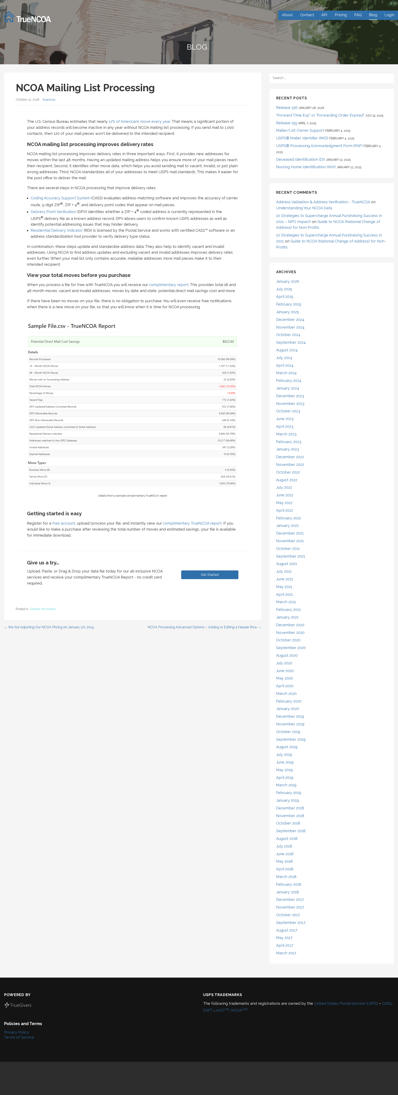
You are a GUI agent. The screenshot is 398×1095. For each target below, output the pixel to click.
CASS (387, 1003)
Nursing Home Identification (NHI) (306, 167)
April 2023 (284, 426)
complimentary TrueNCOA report (192, 523)
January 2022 (287, 525)
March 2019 (286, 785)
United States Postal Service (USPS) (346, 1003)
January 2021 (287, 617)
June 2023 (285, 419)
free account (63, 523)
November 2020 (290, 632)
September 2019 (291, 739)
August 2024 (287, 350)
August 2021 (286, 564)
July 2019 (284, 754)
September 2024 (291, 342)
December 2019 (290, 716)
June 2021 (284, 579)
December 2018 (290, 808)
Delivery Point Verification (53, 211)
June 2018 (285, 854)
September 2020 (291, 648)
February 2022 (288, 518)
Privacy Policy (16, 1032)
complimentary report (168, 285)
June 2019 (285, 762)
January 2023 (287, 449)
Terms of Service (19, 1037)
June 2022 (284, 495)
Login (389, 15)
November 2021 (290, 541)
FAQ (358, 15)
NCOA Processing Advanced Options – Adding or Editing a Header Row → (204, 627)
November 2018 (290, 816)
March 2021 (286, 602)
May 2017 (284, 937)
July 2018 (284, 846)
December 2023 (290, 396)
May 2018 (284, 861)
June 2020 (285, 671)
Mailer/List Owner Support (300, 130)
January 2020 (287, 708)
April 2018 (284, 869)
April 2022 (284, 510)
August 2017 (286, 930)
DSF (207, 1010)
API (324, 15)
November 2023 (290, 403)
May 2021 (284, 587)
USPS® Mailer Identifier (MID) (302, 138)
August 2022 (286, 480)
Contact (307, 15)
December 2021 (290, 533)
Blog (373, 15)
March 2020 (286, 693)
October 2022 (288, 472)
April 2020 (285, 686)
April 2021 (284, 594)
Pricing (341, 15)
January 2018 (287, 892)
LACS (221, 1010)
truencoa (49, 99)
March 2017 (286, 953)
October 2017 (288, 915)
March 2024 (286, 373)
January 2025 (287, 312)
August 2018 (286, 838)
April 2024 (285, 365)
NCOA (239, 1010)
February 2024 (288, 380)
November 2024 (290, 327)
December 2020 (290, 625)
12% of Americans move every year (139, 121)
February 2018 (288, 884)
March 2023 (286, 434)
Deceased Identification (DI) (300, 159)
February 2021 (288, 609)
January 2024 (287, 388)
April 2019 (284, 777)
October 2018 (288, 823)
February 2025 (288, 304)
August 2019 (286, 747)
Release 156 (286, 107)
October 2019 (288, 732)
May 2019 (284, 770)
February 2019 (288, 792)
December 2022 (290, 457)
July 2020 (284, 663)
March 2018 (286, 877)
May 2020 (284, 678)
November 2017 (290, 907)
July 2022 (284, 487)
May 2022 (284, 503)
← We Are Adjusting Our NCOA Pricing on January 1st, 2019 (49, 627)
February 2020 (288, 701)
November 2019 (290, 724)
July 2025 (284, 289)
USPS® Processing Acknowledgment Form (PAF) (319, 146)
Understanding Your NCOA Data (304, 208)
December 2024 (290, 319)
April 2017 (284, 945)
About (287, 15)
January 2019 (287, 800)
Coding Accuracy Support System (60, 198)
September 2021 (290, 556)
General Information (43, 609)
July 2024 (284, 358)
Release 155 (286, 123)
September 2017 (290, 922)
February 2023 (288, 442)
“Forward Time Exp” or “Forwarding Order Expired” (320, 115)
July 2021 (284, 571)
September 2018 (291, 831)
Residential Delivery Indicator (57, 230)
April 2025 (284, 296)
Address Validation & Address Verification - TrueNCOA (323, 202)
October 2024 (288, 335)
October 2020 (288, 640)
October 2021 (288, 548)
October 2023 (288, 411)
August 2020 (287, 655)
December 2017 (290, 899)
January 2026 (287, 281)
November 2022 (290, 464)
